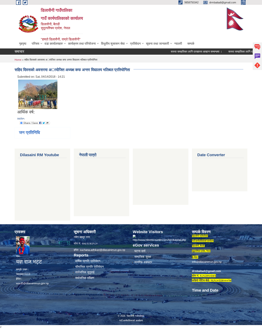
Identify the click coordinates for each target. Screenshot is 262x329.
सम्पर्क (190, 43)
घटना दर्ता (139, 251)
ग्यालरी (178, 43)
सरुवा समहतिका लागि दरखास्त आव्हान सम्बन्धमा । (187, 51)
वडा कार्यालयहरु (54, 43)
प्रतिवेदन (135, 43)
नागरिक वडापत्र (143, 262)
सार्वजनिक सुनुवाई (84, 272)
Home (18, 59)
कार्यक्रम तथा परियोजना (82, 43)
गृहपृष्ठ (22, 43)
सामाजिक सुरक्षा (142, 256)
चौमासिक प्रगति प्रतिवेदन (89, 266)
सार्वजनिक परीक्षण (84, 278)
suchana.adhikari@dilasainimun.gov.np (102, 249)
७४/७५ (20, 118)
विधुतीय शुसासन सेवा (113, 43)
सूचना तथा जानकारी (157, 43)
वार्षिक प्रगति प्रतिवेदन (87, 261)
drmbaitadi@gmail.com (206, 271)
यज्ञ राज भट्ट (29, 262)
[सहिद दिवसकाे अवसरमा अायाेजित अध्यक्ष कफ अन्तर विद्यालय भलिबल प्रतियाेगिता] (37, 94)
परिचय (35, 43)
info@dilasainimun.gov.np (207, 261)
